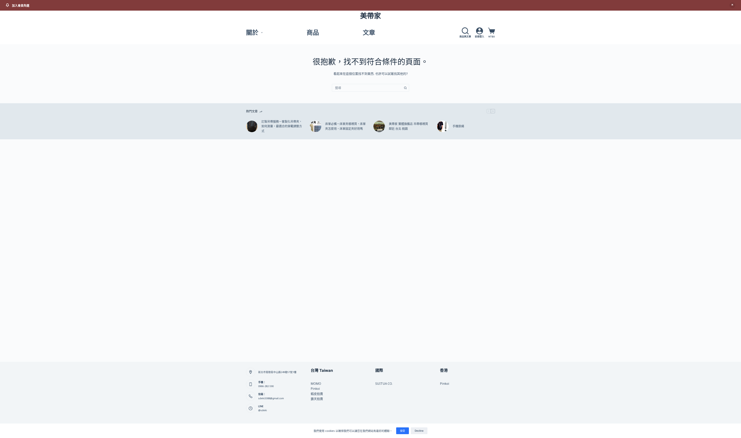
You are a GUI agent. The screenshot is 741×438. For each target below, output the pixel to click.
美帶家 (370, 16)
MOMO (316, 383)
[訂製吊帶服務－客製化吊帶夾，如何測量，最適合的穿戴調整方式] (252, 126)
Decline (419, 430)
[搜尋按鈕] (405, 87)
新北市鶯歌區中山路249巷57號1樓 (277, 372)
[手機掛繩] (443, 126)
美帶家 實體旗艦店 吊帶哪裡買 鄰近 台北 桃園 (408, 126)
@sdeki (262, 410)
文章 (369, 32)
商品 (313, 32)
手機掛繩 (458, 126)
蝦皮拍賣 (317, 394)
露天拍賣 (317, 399)
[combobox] (367, 88)
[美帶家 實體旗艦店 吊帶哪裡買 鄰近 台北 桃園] (379, 126)
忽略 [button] (732, 5)
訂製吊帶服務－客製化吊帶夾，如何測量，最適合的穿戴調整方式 (281, 126)
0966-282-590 (266, 386)
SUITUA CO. (383, 383)
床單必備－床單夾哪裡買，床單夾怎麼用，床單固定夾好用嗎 (345, 126)
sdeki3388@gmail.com (271, 398)
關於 (252, 32)
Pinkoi (315, 388)
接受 (402, 430)
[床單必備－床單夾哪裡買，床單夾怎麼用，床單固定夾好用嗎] (315, 126)
